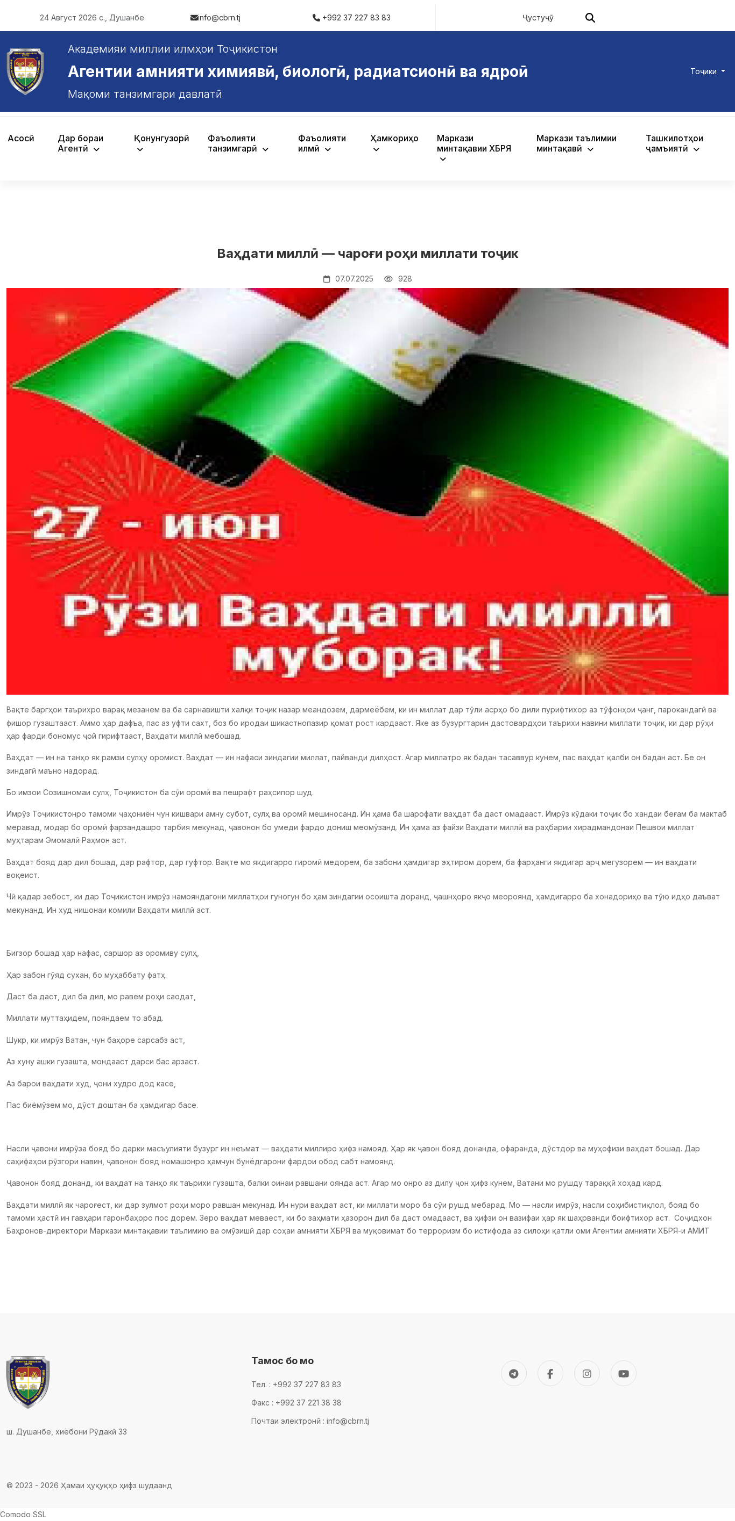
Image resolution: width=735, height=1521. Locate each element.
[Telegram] (514, 1373)
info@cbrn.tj (219, 17)
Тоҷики (704, 71)
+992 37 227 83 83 (356, 17)
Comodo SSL (23, 1514)
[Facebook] (550, 1373)
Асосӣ (21, 138)
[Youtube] (624, 1373)
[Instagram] (587, 1373)
